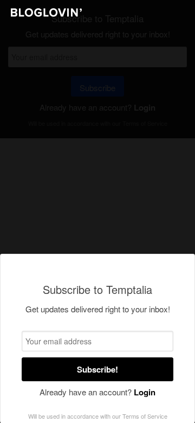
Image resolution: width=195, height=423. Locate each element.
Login (144, 392)
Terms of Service (144, 416)
